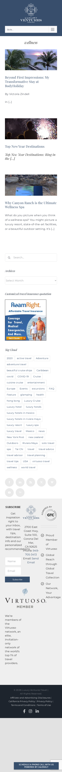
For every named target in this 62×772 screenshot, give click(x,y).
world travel (28, 467)
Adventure (42, 358)
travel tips (13, 461)
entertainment (36, 382)
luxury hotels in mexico (21, 412)
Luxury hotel (14, 406)
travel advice (46, 449)
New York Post (15, 437)
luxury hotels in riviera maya (24, 418)
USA (25, 461)
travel (31, 449)
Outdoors (12, 443)
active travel (24, 358)
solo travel (48, 443)
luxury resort (14, 425)
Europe (11, 388)
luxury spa (32, 425)
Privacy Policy (44, 701)
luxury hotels (33, 406)
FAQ (51, 388)
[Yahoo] (20, 492)
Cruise (37, 376)
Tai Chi (19, 449)
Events (24, 388)
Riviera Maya (30, 443)
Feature (11, 394)
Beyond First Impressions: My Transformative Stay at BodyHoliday (27, 81)
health (40, 394)
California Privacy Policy (22, 701)
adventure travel (16, 364)
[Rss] (30, 482)
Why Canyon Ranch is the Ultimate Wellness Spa (31, 204)
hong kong (13, 400)
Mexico (30, 431)
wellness (12, 467)
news (42, 431)
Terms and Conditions (23, 705)
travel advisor (15, 455)
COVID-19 (23, 376)
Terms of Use (44, 705)
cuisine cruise (15, 382)
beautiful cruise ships (19, 370)
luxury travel (14, 431)
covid (10, 376)
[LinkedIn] (20, 482)
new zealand (35, 437)
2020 (10, 358)
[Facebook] (9, 482)
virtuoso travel (41, 461)
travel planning (36, 455)
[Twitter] (41, 482)
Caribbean (43, 370)
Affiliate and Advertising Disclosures (30, 697)
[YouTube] (9, 492)
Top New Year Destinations (24, 146)
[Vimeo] (52, 482)
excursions (38, 388)
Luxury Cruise (32, 400)
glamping (26, 394)
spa (9, 449)
